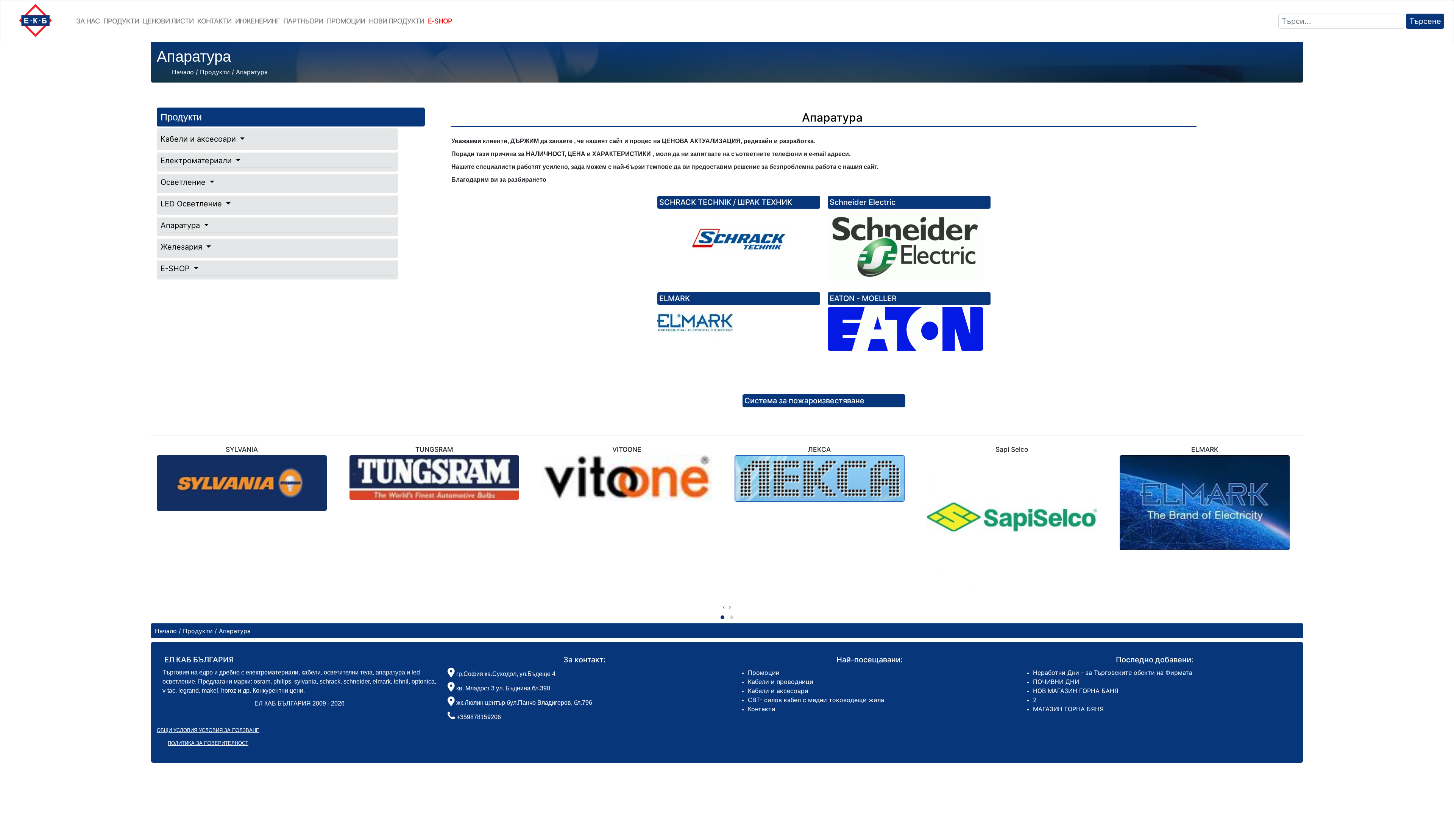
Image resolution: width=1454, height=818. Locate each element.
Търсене (1425, 21)
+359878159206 (479, 717)
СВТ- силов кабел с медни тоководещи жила (816, 700)
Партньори (303, 21)
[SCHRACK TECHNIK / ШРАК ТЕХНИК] (738, 239)
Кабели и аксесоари (199, 139)
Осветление (184, 182)
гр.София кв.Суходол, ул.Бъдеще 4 (505, 674)
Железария (182, 246)
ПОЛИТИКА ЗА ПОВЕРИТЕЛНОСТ (208, 743)
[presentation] (724, 607)
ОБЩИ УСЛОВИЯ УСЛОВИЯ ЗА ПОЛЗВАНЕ (208, 730)
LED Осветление (192, 203)
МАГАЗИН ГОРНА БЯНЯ (1068, 709)
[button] (722, 617)
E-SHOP (176, 268)
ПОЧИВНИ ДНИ (1056, 681)
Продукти (121, 21)
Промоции (346, 21)
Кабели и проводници (780, 681)
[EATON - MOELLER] (909, 329)
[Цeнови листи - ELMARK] (738, 345)
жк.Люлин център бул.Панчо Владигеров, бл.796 (523, 702)
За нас (88, 21)
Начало (183, 72)
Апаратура (181, 225)
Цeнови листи (168, 21)
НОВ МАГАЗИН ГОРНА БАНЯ (1076, 691)
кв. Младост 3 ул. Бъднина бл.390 (502, 688)
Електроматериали (197, 160)
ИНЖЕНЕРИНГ (257, 21)
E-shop (440, 21)
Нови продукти (396, 21)
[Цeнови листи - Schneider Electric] (909, 246)
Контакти (214, 21)
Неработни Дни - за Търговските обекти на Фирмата (1112, 672)
